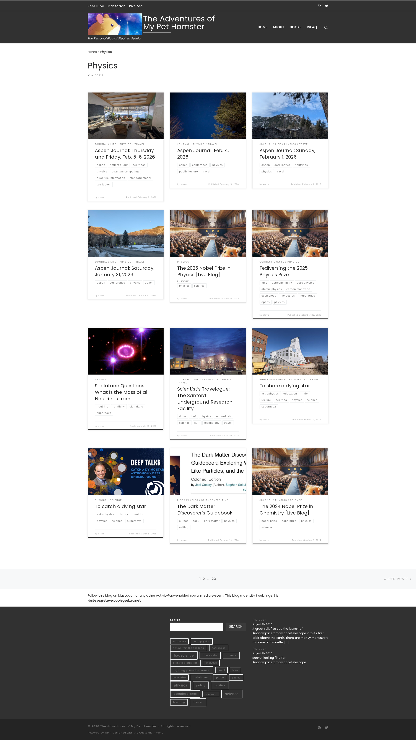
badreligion (219, 648)
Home (92, 52)
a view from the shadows (188, 648)
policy (200, 685)
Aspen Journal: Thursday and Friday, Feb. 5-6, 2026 (125, 153)
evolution (211, 662)
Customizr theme (151, 732)
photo (220, 677)
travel (198, 702)
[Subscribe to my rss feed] (319, 5)
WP (107, 732)
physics (180, 685)
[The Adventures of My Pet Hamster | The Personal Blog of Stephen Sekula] (115, 23)
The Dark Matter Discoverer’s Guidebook (204, 509)
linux (235, 670)
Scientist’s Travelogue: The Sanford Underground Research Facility (204, 399)
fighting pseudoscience (192, 670)
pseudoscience (185, 693)
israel (221, 670)
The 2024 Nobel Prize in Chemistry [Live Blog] (286, 509)
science (232, 694)
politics (220, 685)
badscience (184, 655)
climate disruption (185, 662)
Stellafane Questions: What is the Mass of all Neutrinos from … (122, 392)
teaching (179, 702)
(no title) (259, 620)
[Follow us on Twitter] (326, 5)
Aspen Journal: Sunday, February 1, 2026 (287, 153)
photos (236, 677)
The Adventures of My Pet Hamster (128, 726)
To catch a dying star (120, 506)
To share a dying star (285, 386)
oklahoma (201, 677)
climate (231, 655)
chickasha (210, 655)
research (210, 694)
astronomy (179, 641)
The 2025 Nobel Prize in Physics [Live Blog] (204, 271)
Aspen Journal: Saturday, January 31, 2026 (124, 271)
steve (101, 197)
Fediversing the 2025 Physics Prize (284, 271)
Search (175, 619)
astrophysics (202, 641)
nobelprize (179, 677)
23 (214, 579)
